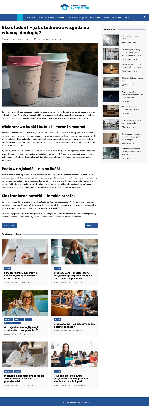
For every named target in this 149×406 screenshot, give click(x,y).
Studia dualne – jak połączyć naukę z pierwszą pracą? (74, 325)
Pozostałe (116, 17)
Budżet (39, 39)
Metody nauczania (46, 17)
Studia (59, 39)
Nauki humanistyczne (78, 17)
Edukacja (29, 17)
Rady (54, 39)
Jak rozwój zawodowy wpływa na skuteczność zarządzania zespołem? (131, 52)
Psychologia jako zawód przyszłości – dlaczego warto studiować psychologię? (71, 378)
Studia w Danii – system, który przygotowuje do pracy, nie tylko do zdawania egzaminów (73, 275)
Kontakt (127, 17)
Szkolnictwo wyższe (12, 323)
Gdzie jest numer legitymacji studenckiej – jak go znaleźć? (21, 329)
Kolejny (90, 225)
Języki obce (61, 17)
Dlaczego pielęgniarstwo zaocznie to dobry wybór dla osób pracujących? (24, 378)
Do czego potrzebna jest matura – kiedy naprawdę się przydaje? (132, 137)
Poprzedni (10, 225)
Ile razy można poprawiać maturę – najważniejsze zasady (132, 151)
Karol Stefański (9, 39)
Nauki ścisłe (95, 17)
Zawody (106, 17)
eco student (47, 39)
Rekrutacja (19, 319)
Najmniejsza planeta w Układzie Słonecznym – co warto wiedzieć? (132, 95)
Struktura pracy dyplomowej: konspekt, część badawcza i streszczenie (21, 275)
